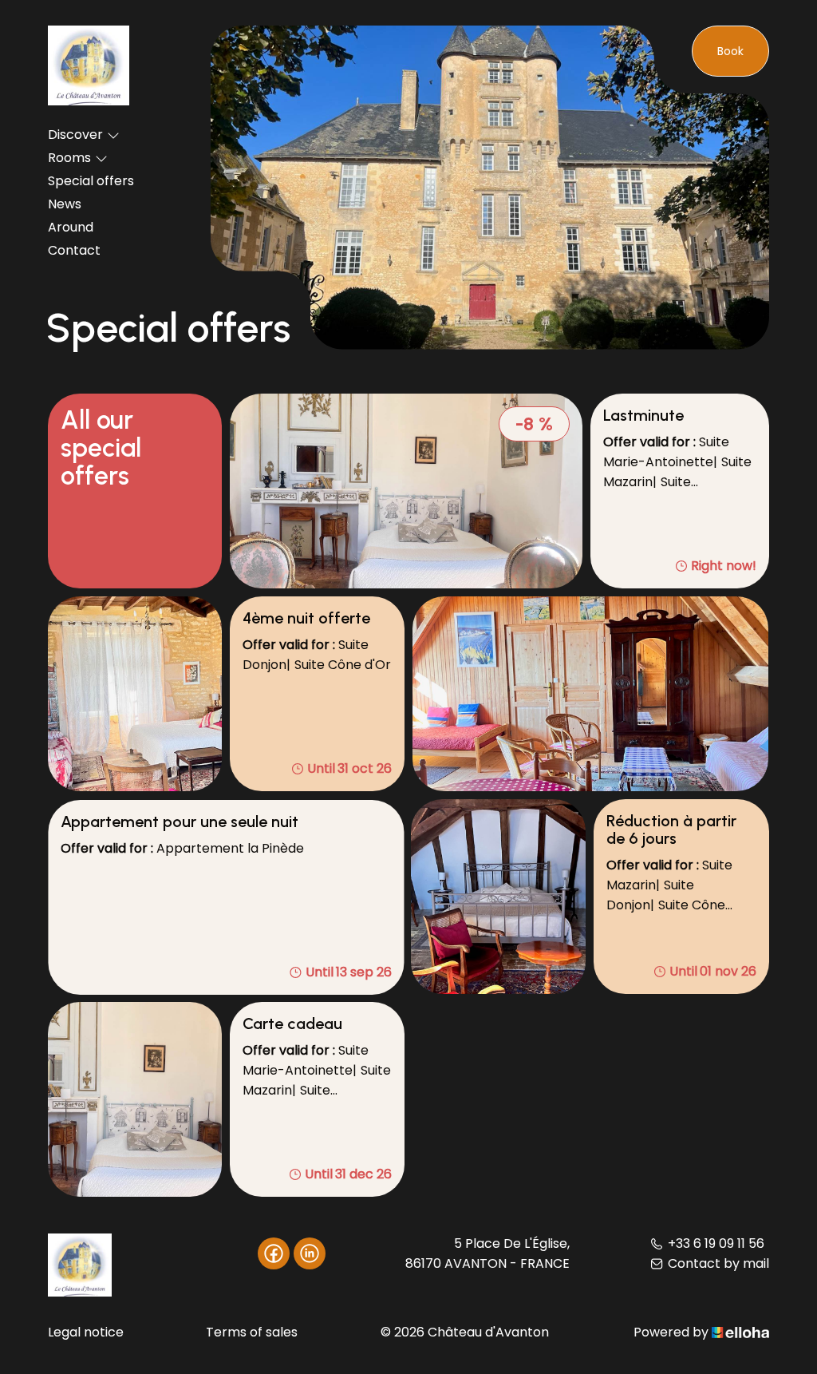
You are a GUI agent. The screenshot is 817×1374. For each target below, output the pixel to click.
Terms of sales (252, 1332)
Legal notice (86, 1332)
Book (730, 51)
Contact (74, 250)
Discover (75, 134)
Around (70, 227)
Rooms (69, 157)
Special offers (91, 181)
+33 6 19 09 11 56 (716, 1243)
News (64, 204)
